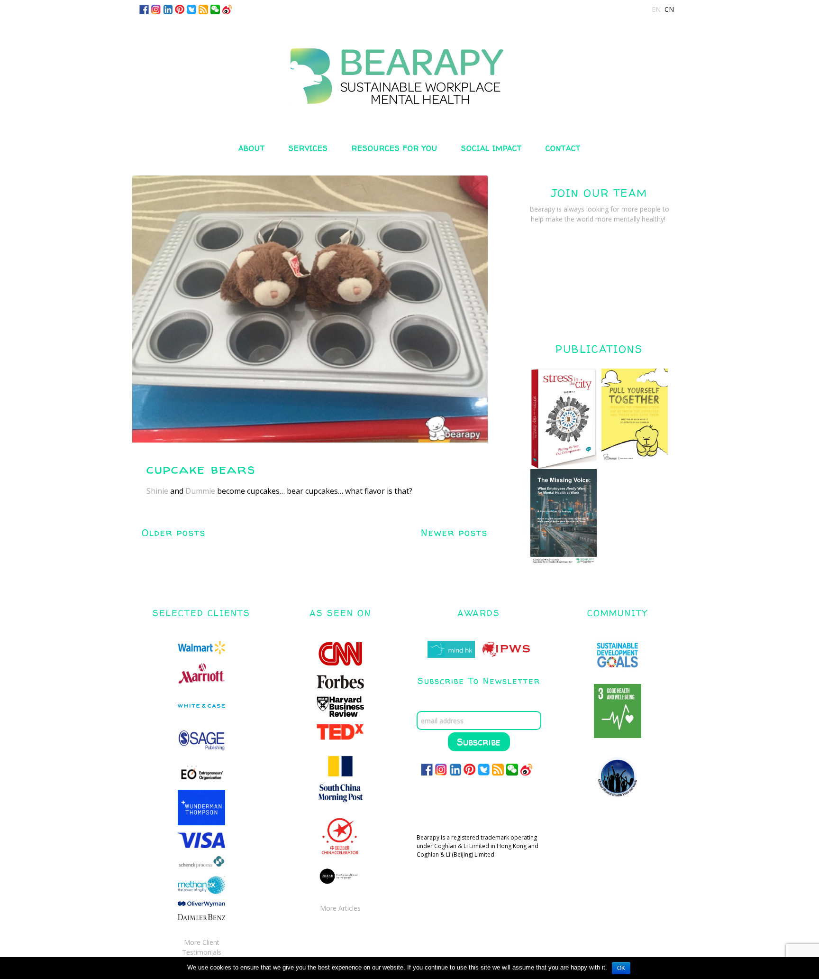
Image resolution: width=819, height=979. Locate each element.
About (251, 148)
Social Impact (491, 148)
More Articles (340, 908)
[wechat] (215, 8)
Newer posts (454, 532)
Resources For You (394, 148)
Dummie (200, 491)
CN (669, 9)
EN (656, 9)
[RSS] (203, 8)
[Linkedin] (168, 8)
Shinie (157, 491)
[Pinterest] (179, 8)
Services (308, 148)
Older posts (174, 532)
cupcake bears (200, 468)
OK (621, 968)
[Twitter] (191, 8)
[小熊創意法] (409, 67)
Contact (563, 148)
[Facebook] (144, 8)
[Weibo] (227, 8)
